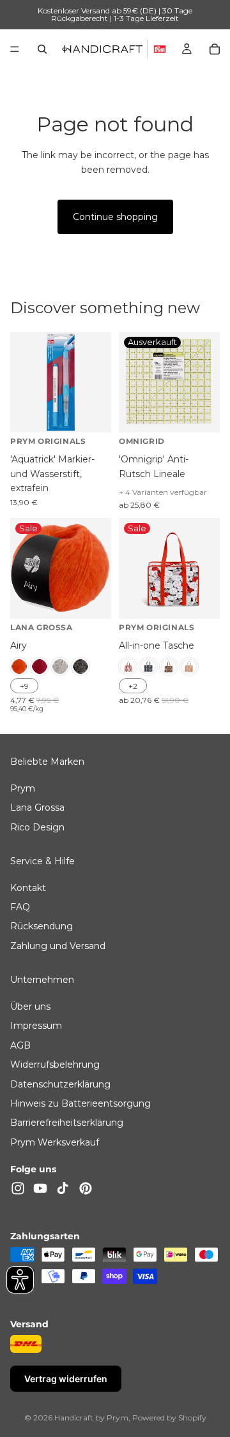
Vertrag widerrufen (65, 1378)
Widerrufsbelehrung (55, 1065)
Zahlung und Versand (57, 946)
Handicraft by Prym (91, 1417)
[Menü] (14, 49)
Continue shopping (115, 217)
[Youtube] (40, 1188)
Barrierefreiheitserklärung (66, 1123)
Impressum (36, 1026)
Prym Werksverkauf (54, 1142)
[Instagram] (18, 1188)
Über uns (30, 1007)
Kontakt (28, 888)
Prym (22, 788)
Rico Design (37, 827)
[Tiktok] (62, 1188)
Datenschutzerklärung (60, 1084)
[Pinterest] (85, 1188)
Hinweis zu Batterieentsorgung (80, 1103)
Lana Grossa (37, 808)
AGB (20, 1045)
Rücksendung (41, 926)
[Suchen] (42, 49)
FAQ (20, 907)
